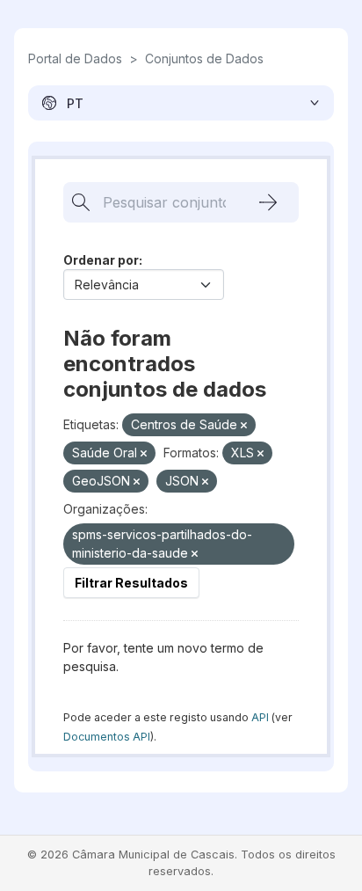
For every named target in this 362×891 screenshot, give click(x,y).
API (260, 717)
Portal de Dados (75, 58)
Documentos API (106, 736)
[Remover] (244, 426)
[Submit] (268, 202)
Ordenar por (101, 259)
